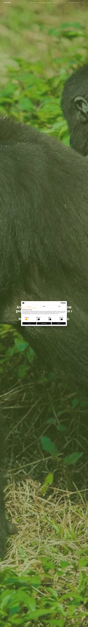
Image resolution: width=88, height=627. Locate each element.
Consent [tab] (28, 306)
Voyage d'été (49, 2)
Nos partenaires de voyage (72, 2)
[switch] (38, 319)
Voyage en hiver (55, 2)
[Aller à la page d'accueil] (7, 2)
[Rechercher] (80, 2)
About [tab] (59, 306)
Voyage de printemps (33, 2)
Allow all (58, 323)
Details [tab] (44, 306)
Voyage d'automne (42, 2)
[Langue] (83, 2)
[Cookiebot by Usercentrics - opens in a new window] (61, 303)
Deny (29, 323)
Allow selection (44, 323)
